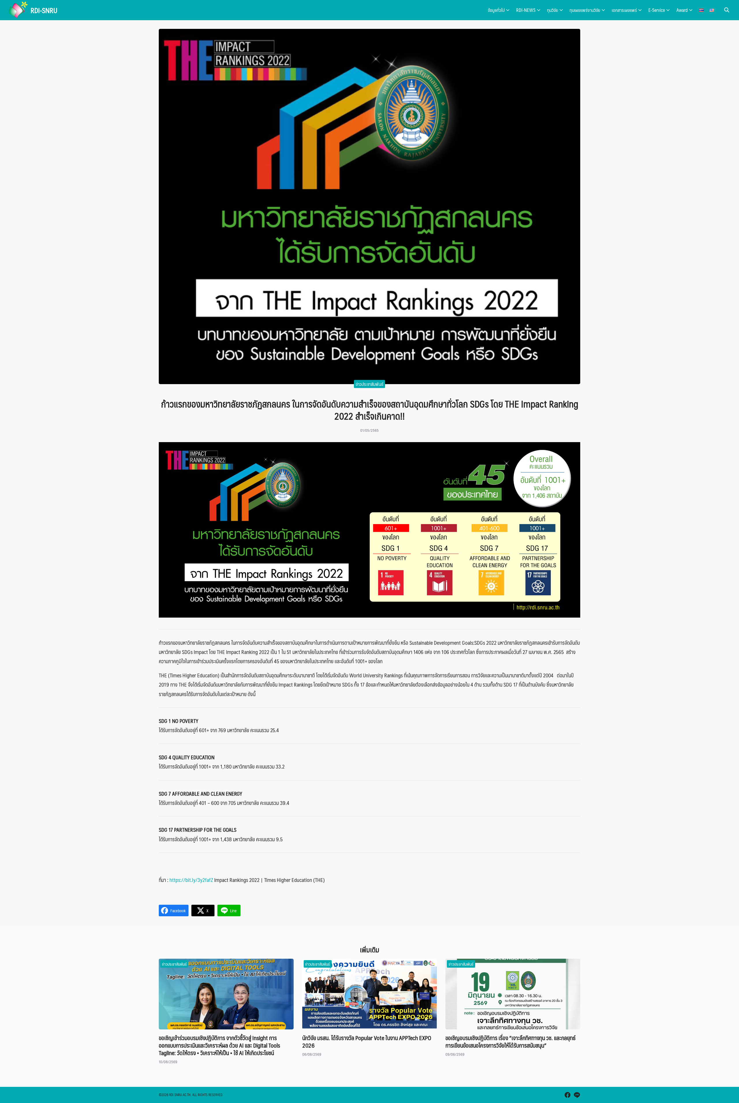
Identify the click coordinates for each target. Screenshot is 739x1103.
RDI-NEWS (525, 10)
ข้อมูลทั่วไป (496, 10)
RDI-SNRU (44, 10)
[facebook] (567, 1094)
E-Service (656, 10)
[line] (576, 1094)
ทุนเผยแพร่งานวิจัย (585, 10)
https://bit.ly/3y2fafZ (191, 880)
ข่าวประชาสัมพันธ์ (369, 384)
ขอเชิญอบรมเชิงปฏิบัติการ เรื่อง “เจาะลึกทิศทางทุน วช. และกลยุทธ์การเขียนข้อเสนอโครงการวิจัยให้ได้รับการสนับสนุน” (510, 1041)
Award (682, 10)
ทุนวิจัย (552, 10)
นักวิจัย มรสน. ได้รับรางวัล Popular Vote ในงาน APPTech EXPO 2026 (366, 1041)
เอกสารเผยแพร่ (624, 10)
